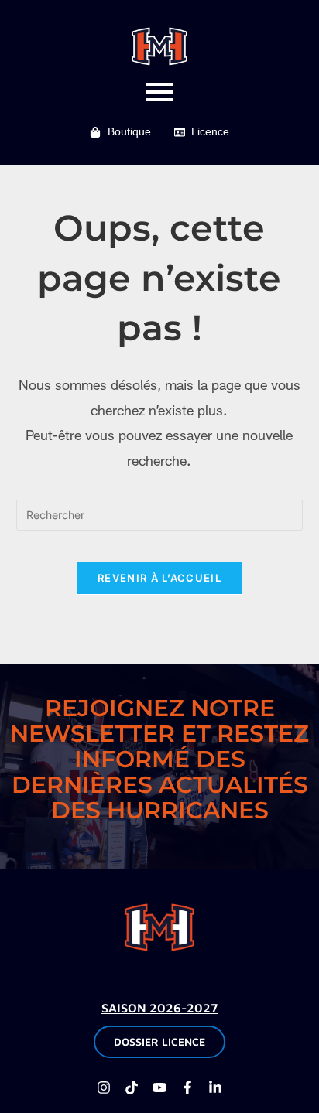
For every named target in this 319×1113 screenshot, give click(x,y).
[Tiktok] (132, 1087)
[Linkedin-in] (215, 1087)
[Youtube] (159, 1087)
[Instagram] (104, 1087)
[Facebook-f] (187, 1087)
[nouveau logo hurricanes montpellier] (159, 927)
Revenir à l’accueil (159, 578)
